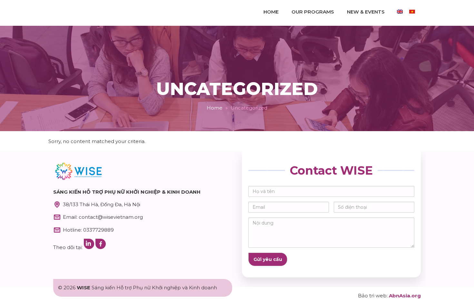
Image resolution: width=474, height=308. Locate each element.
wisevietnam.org (79, 13)
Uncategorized (237, 89)
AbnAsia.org (405, 296)
